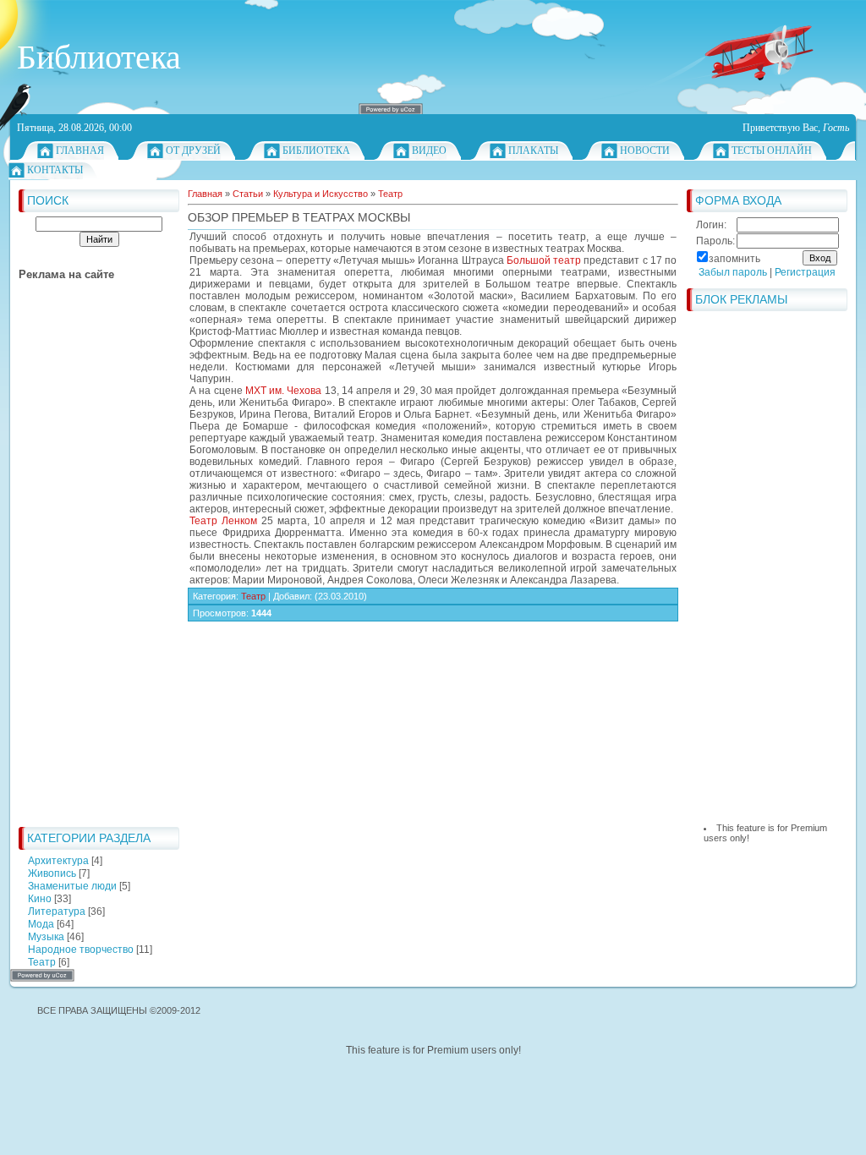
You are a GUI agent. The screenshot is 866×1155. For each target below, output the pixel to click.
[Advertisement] (86, 564)
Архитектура (58, 861)
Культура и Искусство (320, 194)
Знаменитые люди (72, 886)
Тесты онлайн (772, 150)
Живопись (52, 873)
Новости (645, 150)
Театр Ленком (223, 521)
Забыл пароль (733, 272)
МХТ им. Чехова (283, 391)
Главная (80, 150)
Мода (41, 924)
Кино (40, 899)
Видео (429, 150)
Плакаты (533, 150)
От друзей (193, 150)
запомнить (734, 259)
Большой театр (544, 260)
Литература (56, 911)
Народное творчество (81, 949)
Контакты (55, 170)
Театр (42, 962)
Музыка (46, 937)
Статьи (248, 194)
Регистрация (805, 272)
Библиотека (316, 150)
